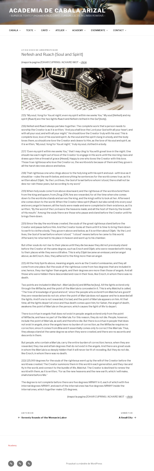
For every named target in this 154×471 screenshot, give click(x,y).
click (83, 62)
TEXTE (29, 30)
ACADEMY (77, 30)
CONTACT (118, 30)
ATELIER (59, 30)
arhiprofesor (48, 50)
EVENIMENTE (98, 30)
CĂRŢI (44, 30)
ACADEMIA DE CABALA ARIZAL (57, 10)
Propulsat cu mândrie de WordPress (84, 463)
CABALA (13, 30)
